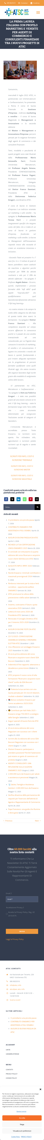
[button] (40, 1089)
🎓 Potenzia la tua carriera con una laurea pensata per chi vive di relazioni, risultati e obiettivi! (24, 692)
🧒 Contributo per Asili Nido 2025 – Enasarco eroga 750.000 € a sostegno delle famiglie (23, 714)
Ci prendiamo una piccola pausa (21, 520)
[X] (12, 499)
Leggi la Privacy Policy (15, 939)
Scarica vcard (15, 1000)
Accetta (22, 1118)
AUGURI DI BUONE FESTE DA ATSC (22, 629)
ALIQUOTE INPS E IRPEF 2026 (20, 566)
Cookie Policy (15, 1137)
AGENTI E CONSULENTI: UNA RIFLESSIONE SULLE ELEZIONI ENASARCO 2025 (20, 767)
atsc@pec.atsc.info (17, 989)
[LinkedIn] (18, 499)
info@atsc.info (15, 985)
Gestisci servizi (21, 1111)
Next (37, 820)
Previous (8, 820)
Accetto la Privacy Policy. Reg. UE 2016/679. (21, 914)
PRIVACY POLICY (26, 1137)
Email (9, 893)
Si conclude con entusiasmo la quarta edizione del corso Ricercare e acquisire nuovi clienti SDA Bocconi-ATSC (24, 555)
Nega (22, 1124)
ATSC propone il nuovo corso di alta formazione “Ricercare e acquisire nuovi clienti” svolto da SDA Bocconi (24, 678)
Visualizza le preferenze (22, 1131)
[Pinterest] (30, 499)
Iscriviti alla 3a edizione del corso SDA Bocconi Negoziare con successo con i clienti (23, 742)
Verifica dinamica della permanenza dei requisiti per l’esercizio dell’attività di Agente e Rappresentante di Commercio (24, 798)
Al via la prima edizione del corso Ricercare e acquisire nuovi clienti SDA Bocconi (23, 657)
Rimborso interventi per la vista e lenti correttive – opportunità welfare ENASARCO (23, 587)
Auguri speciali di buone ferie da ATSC (23, 721)
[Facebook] (6, 499)
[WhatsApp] (24, 499)
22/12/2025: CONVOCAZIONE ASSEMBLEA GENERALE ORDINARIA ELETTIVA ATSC (22, 640)
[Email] (36, 499)
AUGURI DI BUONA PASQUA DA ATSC (23, 537)
